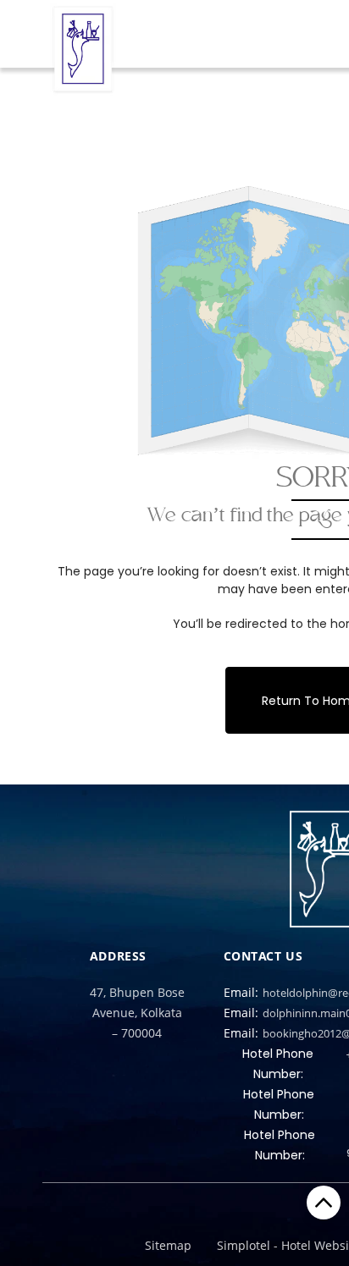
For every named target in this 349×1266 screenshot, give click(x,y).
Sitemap (168, 1245)
